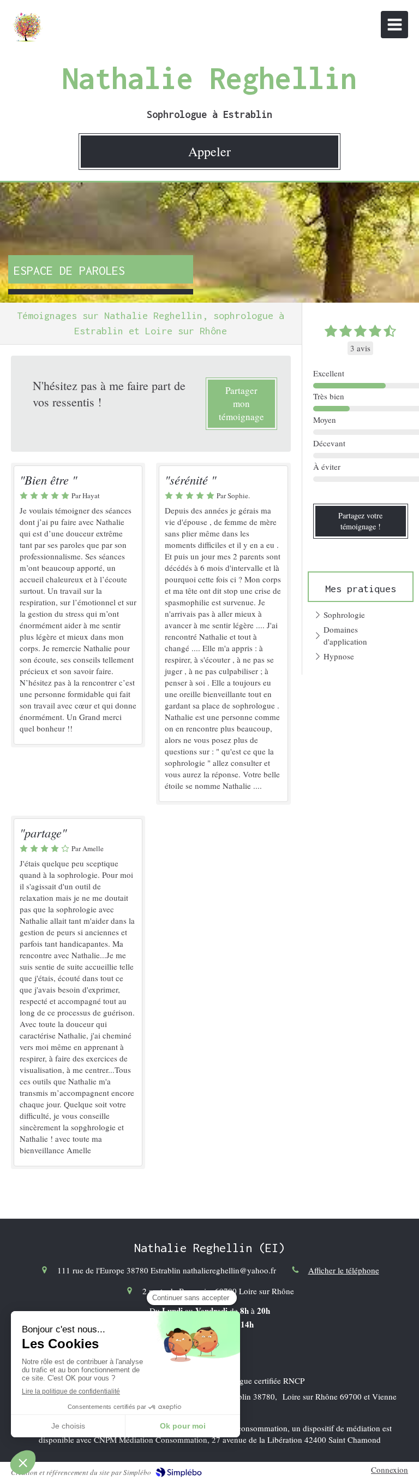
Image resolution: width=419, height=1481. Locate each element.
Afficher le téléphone (343, 1270)
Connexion (389, 1469)
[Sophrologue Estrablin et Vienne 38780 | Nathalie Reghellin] (27, 27)
